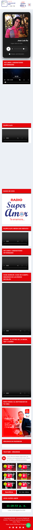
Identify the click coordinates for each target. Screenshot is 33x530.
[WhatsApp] (23, 527)
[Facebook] (9, 527)
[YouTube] (20, 527)
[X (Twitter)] (13, 527)
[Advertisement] (16, 103)
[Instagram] (16, 527)
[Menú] (29, 4)
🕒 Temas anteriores (16, 54)
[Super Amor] (23, 4)
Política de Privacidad (20, 524)
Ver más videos (24, 492)
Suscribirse (9, 492)
